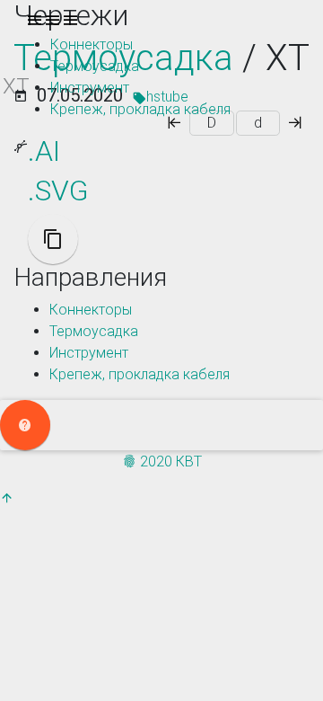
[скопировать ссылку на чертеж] (53, 239)
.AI (44, 151)
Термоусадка (94, 66)
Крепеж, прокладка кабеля (140, 109)
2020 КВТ (169, 461)
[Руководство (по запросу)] (25, 425)
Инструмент (89, 87)
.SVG (58, 190)
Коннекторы (91, 44)
